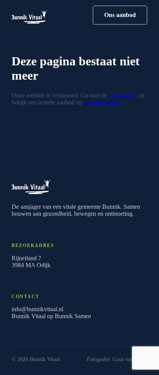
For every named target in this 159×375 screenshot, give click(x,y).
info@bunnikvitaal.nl (37, 309)
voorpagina (122, 95)
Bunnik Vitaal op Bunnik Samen (51, 316)
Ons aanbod (120, 15)
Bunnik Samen (102, 102)
